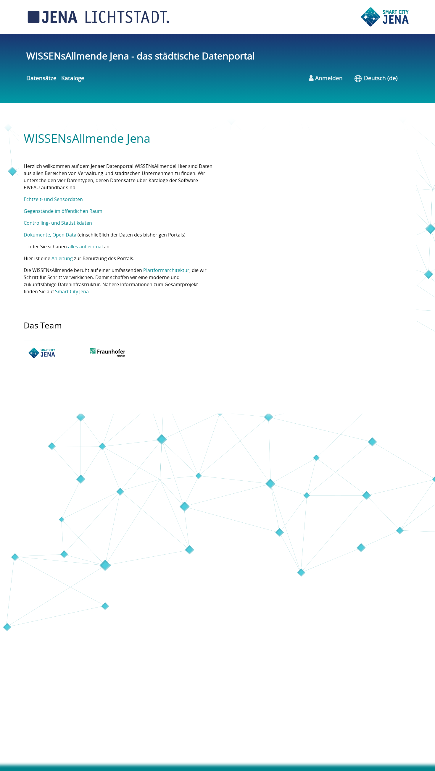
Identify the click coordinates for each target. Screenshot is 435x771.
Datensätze (41, 78)
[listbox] (385, 78)
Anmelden (328, 78)
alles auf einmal (85, 246)
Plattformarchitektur (166, 270)
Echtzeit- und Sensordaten (53, 199)
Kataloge (72, 78)
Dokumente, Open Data (50, 235)
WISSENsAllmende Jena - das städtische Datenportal (140, 56)
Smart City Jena (72, 291)
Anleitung (62, 258)
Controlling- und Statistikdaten (58, 223)
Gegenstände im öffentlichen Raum (63, 211)
